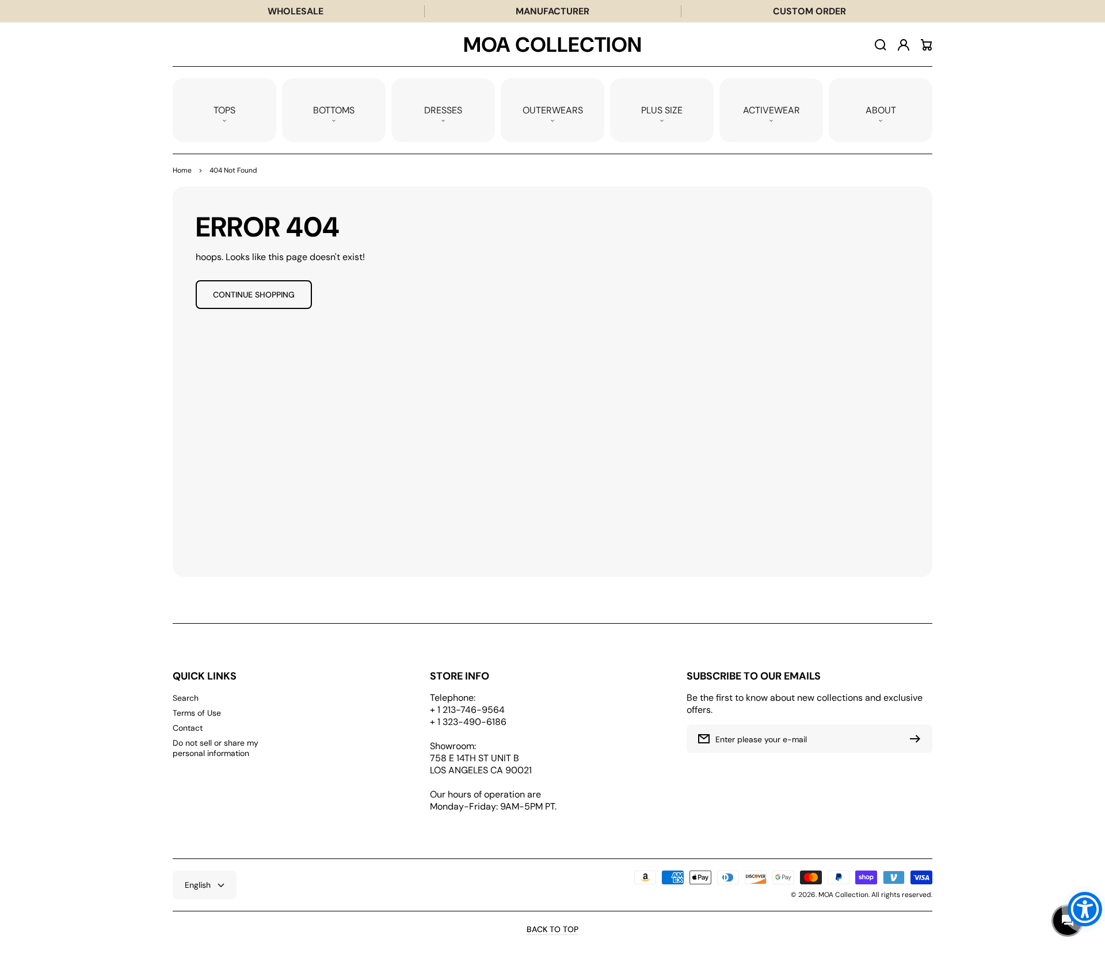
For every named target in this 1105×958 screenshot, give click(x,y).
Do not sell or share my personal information (215, 748)
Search (186, 698)
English (198, 885)
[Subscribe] (918, 738)
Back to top (552, 929)
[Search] (880, 44)
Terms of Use (197, 713)
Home (182, 170)
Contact (188, 728)
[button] (224, 110)
